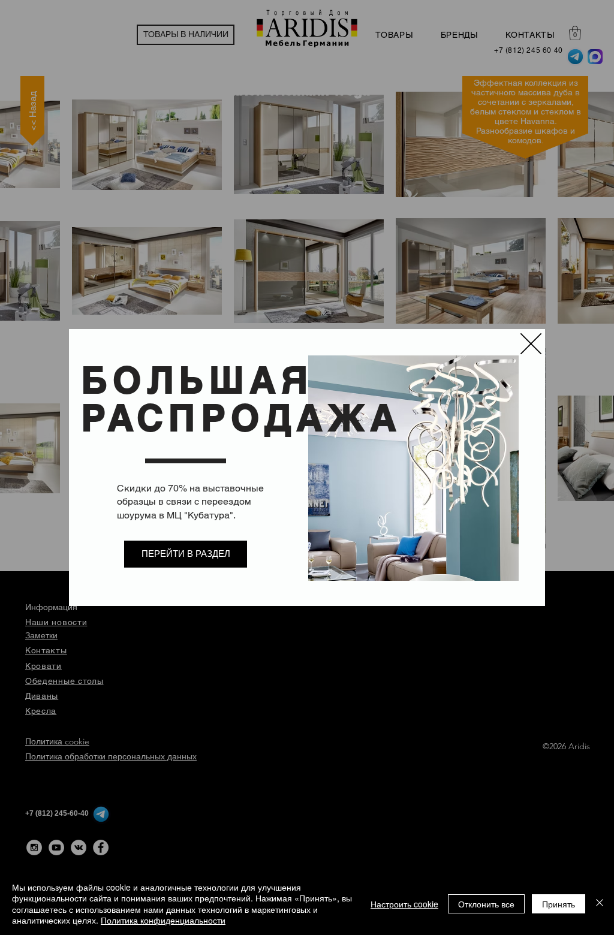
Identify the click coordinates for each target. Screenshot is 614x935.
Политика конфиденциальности (163, 920)
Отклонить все (486, 904)
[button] (530, 343)
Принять (558, 904)
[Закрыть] (599, 903)
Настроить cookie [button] (404, 904)
